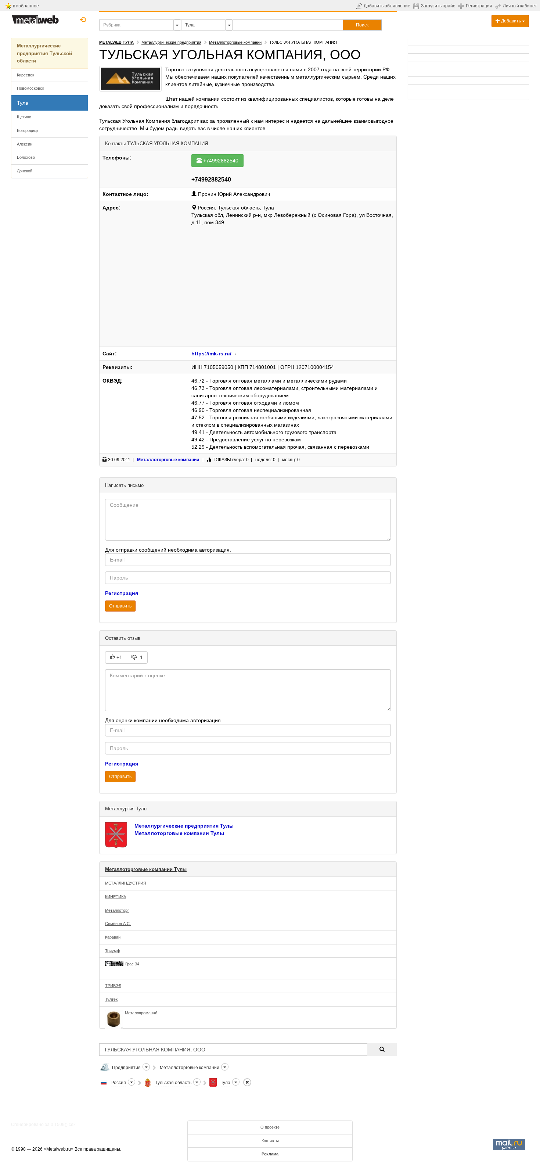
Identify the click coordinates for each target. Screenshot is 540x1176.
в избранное (26, 5)
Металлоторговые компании (235, 42)
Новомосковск (30, 88)
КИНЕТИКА (115, 896)
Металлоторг (117, 910)
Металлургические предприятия (171, 42)
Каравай (112, 937)
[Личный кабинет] (499, 5)
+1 (118, 657)
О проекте (270, 1127)
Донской (24, 171)
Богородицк (27, 130)
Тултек (111, 999)
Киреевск (25, 75)
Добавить (511, 21)
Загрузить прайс (438, 5)
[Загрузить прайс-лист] (417, 5)
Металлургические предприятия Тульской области (44, 53)
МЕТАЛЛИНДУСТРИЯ (125, 883)
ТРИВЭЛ (113, 985)
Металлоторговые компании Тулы (179, 833)
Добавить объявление (387, 5)
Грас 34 (132, 964)
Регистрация (479, 5)
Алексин (24, 144)
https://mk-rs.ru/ (211, 353)
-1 (140, 657)
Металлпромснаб (141, 1013)
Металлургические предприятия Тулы (184, 826)
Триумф (112, 951)
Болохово (26, 157)
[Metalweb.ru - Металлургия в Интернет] (35, 17)
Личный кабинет (520, 5)
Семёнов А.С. (118, 923)
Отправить (120, 606)
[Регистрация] (462, 5)
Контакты (270, 1141)
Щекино (24, 117)
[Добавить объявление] (360, 5)
